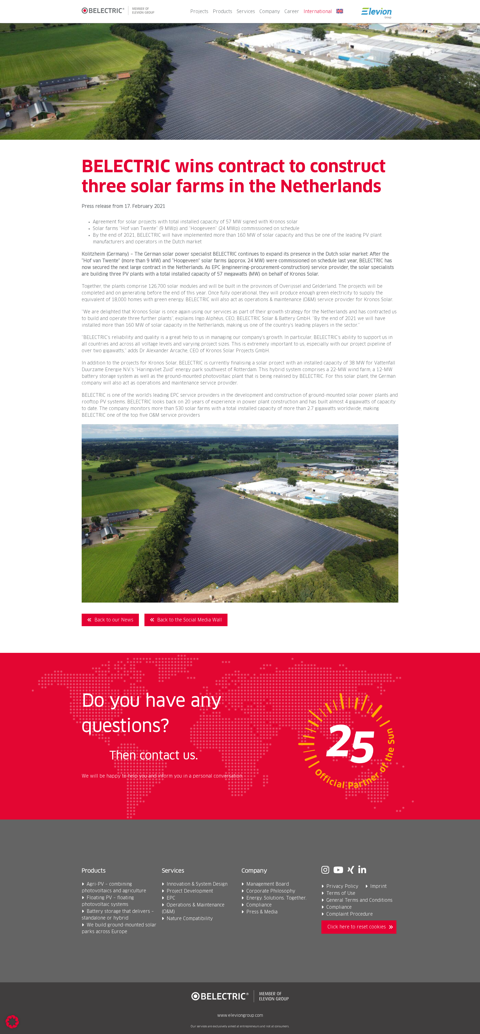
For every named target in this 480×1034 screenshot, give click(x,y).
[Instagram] (325, 870)
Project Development (190, 891)
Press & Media (262, 912)
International (318, 11)
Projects (199, 11)
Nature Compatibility (190, 918)
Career (291, 11)
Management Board (267, 884)
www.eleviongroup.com (240, 1016)
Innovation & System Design (197, 884)
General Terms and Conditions (359, 900)
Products (222, 11)
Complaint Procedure (349, 914)
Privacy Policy (342, 886)
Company (269, 11)
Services (246, 11)
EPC (171, 898)
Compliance (259, 905)
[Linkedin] (362, 870)
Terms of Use (340, 893)
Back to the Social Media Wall (189, 620)
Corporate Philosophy (270, 891)
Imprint (378, 886)
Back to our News (113, 620)
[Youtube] (338, 870)
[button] (12, 1022)
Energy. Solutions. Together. (276, 898)
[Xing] (351, 870)
